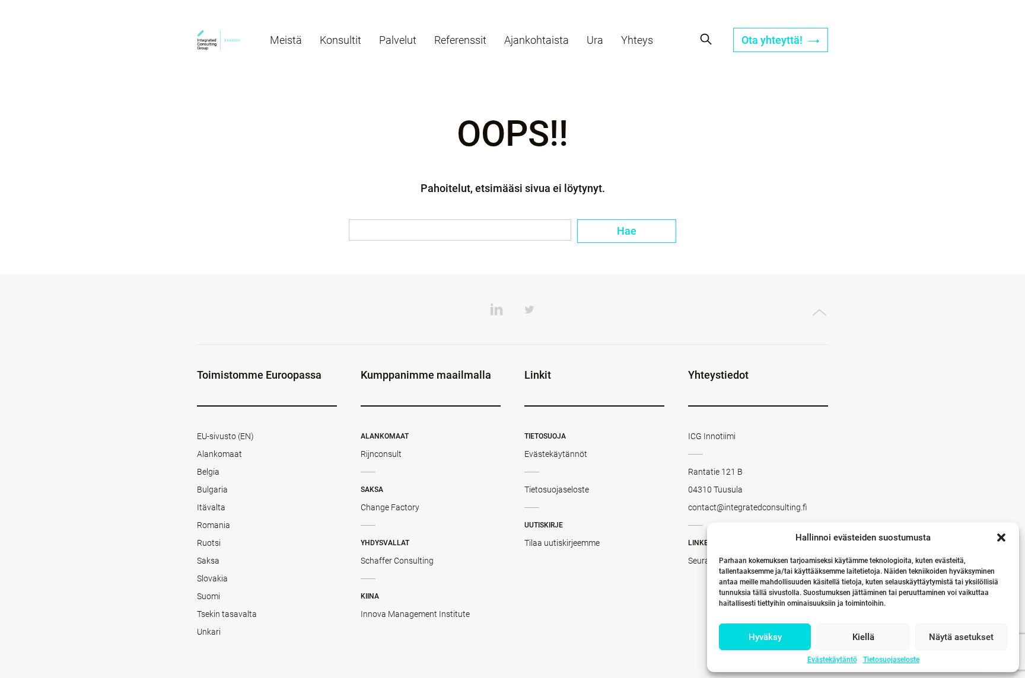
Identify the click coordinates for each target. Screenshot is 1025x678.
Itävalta (211, 507)
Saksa (208, 560)
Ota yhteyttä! (773, 40)
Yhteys (637, 40)
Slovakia (212, 578)
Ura (595, 40)
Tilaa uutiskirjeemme (562, 543)
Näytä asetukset (961, 637)
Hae (626, 231)
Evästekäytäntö (832, 659)
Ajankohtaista (536, 40)
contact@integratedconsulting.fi (747, 507)
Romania (213, 525)
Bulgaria (212, 489)
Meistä (286, 40)
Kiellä (863, 637)
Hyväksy (765, 637)
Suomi (208, 596)
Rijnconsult (381, 454)
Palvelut (397, 40)
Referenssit (460, 40)
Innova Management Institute (415, 614)
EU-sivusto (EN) (225, 436)
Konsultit (340, 40)
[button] (1001, 537)
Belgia (208, 471)
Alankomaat (219, 454)
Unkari (209, 632)
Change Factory (390, 507)
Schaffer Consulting (397, 560)
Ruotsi (209, 543)
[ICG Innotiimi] (218, 42)
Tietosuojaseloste (891, 659)
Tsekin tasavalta (227, 614)
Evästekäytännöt (555, 454)
